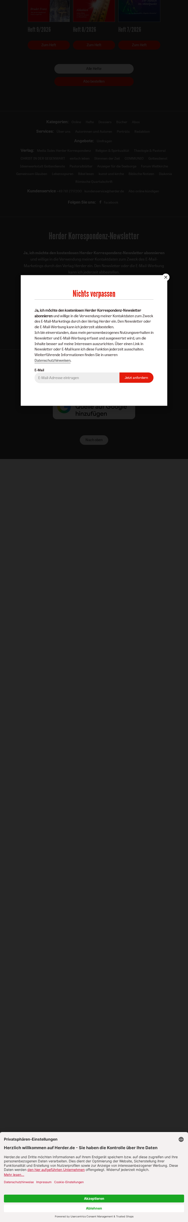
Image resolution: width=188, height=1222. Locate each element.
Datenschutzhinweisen (52, 360)
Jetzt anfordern (136, 377)
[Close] (165, 277)
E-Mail (39, 370)
